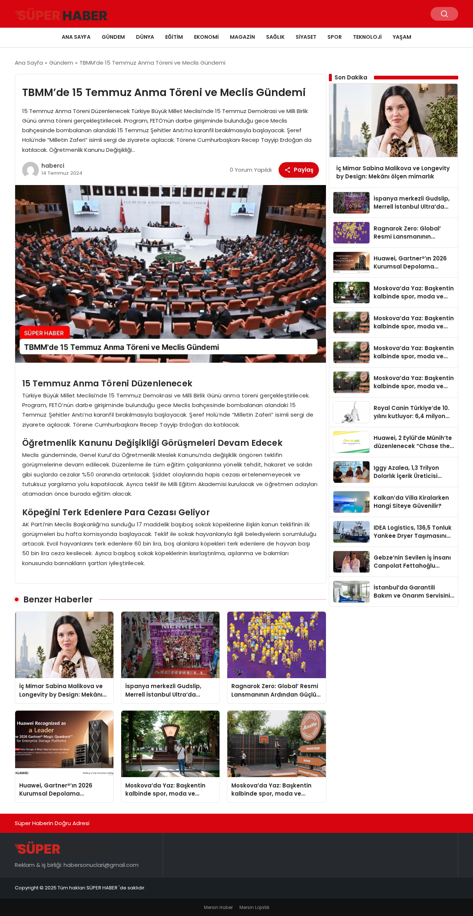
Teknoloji (367, 37)
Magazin (242, 37)
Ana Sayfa (76, 37)
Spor (334, 37)
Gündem (113, 37)
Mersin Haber (218, 907)
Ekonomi (206, 37)
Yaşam (402, 37)
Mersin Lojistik (254, 907)
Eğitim (174, 37)
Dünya (145, 37)
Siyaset (306, 37)
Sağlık (275, 37)
